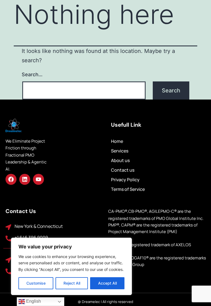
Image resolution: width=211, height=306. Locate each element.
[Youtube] (38, 179)
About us (120, 160)
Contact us (122, 170)
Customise (36, 283)
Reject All (71, 283)
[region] (71, 266)
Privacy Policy (125, 180)
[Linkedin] (24, 179)
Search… (32, 74)
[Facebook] (10, 179)
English (33, 301)
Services (119, 151)
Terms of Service (128, 189)
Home (117, 141)
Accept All (107, 283)
